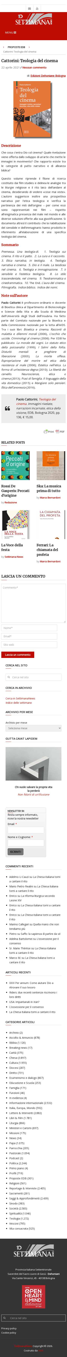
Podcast (14, 1158)
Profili (12, 1173)
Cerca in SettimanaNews (20, 698)
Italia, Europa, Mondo (22, 1108)
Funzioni (14, 1093)
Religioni (14, 1183)
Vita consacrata (18, 1228)
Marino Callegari (19, 924)
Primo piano (16, 1168)
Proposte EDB (16, 47)
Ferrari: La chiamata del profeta (47, 550)
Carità (12, 1052)
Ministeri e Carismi (20, 1128)
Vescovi (13, 1223)
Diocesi (13, 1068)
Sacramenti (16, 1193)
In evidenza (16, 1098)
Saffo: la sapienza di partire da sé (40, 934)
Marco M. (15, 958)
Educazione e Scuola (21, 1083)
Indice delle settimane (19, 702)
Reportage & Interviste (23, 1188)
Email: (12, 824)
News (12, 1138)
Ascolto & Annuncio (21, 1037)
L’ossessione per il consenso (26, 1007)
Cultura (13, 1062)
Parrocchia (15, 1148)
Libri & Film (16, 1118)
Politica (13, 1163)
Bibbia (13, 1042)
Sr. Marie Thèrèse (20, 948)
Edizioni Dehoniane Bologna (48, 75)
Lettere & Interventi (21, 1113)
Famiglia (14, 1088)
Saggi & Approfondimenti (24, 1198)
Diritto (13, 1073)
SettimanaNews (23, 1346)
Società (13, 1208)
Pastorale (15, 1153)
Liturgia (13, 1123)
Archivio (14, 1032)
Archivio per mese (16, 722)
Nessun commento (34, 67)
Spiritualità (15, 1213)
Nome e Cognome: (20, 837)
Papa (12, 1143)
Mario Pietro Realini (21, 886)
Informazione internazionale (26, 1103)
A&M (40, 1350)
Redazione (11, 502)
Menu (9, 32)
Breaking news (18, 1047)
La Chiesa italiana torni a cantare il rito (32, 1012)
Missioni (14, 1133)
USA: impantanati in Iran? (24, 1002)
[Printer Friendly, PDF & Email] (54, 433)
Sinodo (13, 1203)
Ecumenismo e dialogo (23, 1078)
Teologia (14, 1218)
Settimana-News (14, 556)
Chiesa (13, 1057)
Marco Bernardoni (50, 497)
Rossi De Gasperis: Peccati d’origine (15, 491)
